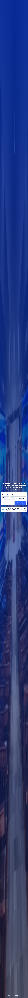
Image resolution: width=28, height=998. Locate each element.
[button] (26, 1)
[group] (6, 498)
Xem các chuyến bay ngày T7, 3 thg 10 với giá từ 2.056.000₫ (13, 490)
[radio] (4, 494)
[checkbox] (23, 494)
